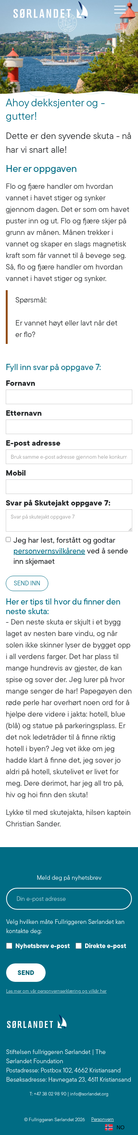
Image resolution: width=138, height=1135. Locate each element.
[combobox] (114, 1127)
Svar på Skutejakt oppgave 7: (58, 502)
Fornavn (20, 383)
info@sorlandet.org (89, 1093)
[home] (50, 9)
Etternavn (24, 413)
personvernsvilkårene (49, 550)
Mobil (16, 472)
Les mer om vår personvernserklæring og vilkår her (56, 991)
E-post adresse (33, 443)
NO (121, 1127)
